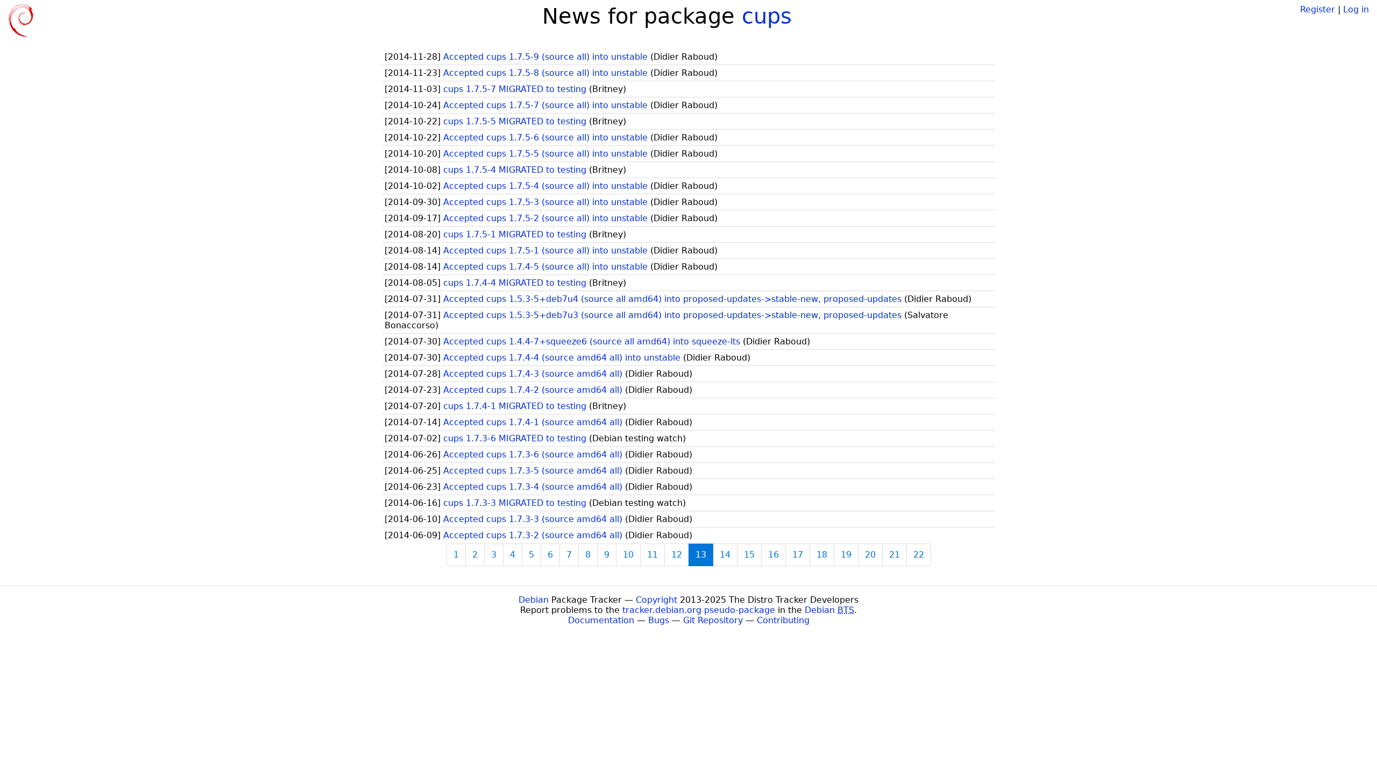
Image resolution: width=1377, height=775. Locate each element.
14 (725, 554)
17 (797, 554)
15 (749, 554)
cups (767, 16)
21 (894, 554)
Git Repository (713, 620)
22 (918, 554)
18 (822, 554)
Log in (1356, 9)
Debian (534, 600)
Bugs (658, 620)
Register (1317, 9)
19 (846, 554)
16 (773, 554)
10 (628, 554)
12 (676, 554)
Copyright (656, 600)
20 (870, 554)
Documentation (601, 620)
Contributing (783, 620)
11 (652, 554)
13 (700, 554)
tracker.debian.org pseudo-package (698, 610)
